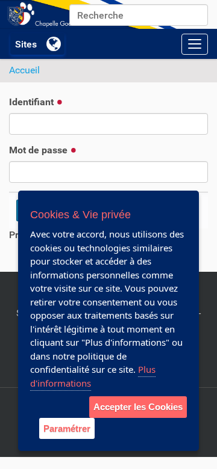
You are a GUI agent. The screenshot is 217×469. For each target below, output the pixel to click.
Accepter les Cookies (138, 407)
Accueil (24, 70)
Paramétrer (66, 428)
